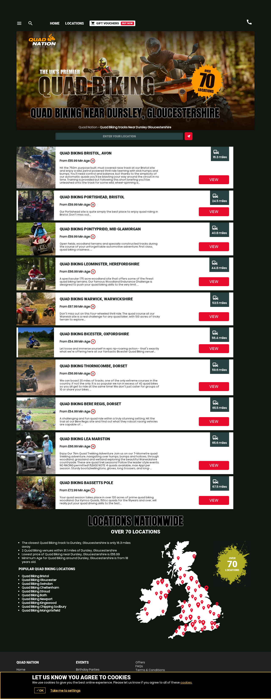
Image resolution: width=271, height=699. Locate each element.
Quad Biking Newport (37, 599)
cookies (186, 682)
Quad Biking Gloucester (39, 580)
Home (54, 23)
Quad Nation (88, 127)
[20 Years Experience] (229, 42)
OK (40, 690)
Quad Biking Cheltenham (40, 587)
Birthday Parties (88, 669)
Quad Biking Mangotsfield (41, 610)
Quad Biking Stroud (36, 591)
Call (249, 22)
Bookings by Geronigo (180, 42)
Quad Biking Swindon (37, 584)
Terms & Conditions (150, 670)
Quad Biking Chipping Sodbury (44, 606)
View (213, 179)
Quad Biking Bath (34, 595)
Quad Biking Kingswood (39, 603)
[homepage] (104, 40)
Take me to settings (65, 690)
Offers (140, 662)
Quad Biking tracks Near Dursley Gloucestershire (135, 127)
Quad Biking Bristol (35, 576)
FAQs (139, 666)
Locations (74, 23)
